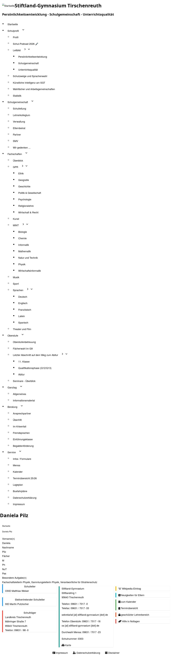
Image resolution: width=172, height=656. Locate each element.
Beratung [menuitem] (12, 406)
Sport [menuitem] (16, 283)
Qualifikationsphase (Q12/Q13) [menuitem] (34, 368)
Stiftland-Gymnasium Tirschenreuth (58, 5)
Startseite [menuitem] (13, 24)
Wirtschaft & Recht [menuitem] (28, 212)
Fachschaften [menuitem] (15, 154)
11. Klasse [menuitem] (24, 361)
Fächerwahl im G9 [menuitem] (23, 348)
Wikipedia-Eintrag (131, 588)
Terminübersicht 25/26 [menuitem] (25, 478)
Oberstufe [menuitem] (13, 335)
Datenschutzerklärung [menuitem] (24, 497)
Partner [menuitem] (17, 134)
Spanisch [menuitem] (23, 322)
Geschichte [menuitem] (24, 186)
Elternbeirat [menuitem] (19, 128)
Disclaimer (113, 652)
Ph (3, 564)
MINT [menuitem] (16, 225)
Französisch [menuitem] (24, 309)
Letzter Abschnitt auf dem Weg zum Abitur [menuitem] (35, 355)
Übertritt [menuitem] (17, 419)
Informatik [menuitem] (23, 244)
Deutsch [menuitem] (22, 296)
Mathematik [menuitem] (24, 251)
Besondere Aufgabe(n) (14, 577)
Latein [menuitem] (21, 316)
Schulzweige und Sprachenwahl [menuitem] (30, 76)
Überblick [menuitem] (18, 160)
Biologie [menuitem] (22, 231)
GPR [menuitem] (15, 167)
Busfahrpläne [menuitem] (20, 491)
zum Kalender (128, 601)
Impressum (61, 652)
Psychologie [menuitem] (24, 199)
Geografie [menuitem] (23, 180)
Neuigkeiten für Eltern (132, 595)
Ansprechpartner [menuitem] (22, 413)
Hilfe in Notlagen (130, 621)
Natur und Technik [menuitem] (28, 257)
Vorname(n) (8, 538)
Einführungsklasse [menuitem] (23, 439)
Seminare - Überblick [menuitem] (24, 381)
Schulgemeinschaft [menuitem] (28, 63)
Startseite (6, 526)
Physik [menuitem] (21, 264)
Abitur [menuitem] (21, 374)
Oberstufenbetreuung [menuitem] (24, 342)
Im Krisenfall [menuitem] (19, 426)
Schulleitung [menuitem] (19, 108)
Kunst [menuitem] (16, 218)
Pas (4, 573)
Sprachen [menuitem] (18, 290)
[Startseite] (8, 5)
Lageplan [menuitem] (18, 484)
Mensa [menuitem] (16, 465)
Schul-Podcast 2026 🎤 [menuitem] (25, 43)
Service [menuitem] (12, 452)
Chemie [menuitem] (22, 238)
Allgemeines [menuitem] (19, 394)
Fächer (6, 556)
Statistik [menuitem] (17, 95)
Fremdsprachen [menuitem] (21, 432)
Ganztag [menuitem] (12, 387)
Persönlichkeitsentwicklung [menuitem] (32, 56)
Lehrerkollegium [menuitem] (21, 115)
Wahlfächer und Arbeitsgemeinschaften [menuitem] (34, 89)
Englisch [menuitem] (22, 303)
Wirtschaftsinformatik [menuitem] (29, 270)
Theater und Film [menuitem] (22, 329)
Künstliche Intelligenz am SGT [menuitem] (29, 82)
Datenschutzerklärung (88, 652)
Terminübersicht (129, 608)
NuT (4, 569)
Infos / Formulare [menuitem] (22, 458)
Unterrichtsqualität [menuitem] (28, 69)
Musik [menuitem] (16, 277)
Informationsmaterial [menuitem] (24, 400)
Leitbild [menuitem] (17, 50)
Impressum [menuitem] (19, 504)
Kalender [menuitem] (18, 471)
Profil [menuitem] (15, 37)
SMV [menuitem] (15, 141)
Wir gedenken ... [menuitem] (22, 147)
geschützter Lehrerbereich (134, 614)
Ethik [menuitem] (21, 173)
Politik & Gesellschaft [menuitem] (29, 192)
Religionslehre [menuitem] (26, 205)
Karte (67, 645)
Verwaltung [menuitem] (19, 121)
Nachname (8, 547)
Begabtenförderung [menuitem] (23, 445)
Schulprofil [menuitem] (13, 30)
